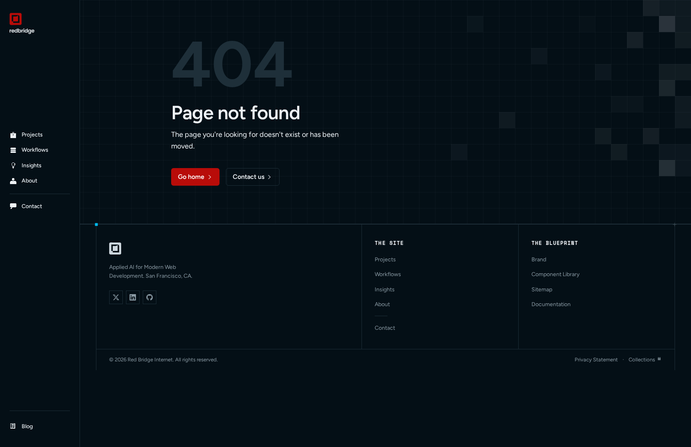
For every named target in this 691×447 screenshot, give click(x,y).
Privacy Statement (596, 360)
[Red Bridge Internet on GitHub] (149, 297)
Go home (191, 176)
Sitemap (541, 289)
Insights (385, 289)
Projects (385, 259)
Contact (385, 328)
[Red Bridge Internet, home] (115, 249)
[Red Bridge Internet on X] (116, 297)
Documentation (551, 304)
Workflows (388, 274)
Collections (642, 360)
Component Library (555, 274)
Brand (538, 259)
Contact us (248, 176)
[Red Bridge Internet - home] (40, 23)
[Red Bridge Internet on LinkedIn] (133, 297)
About (382, 304)
